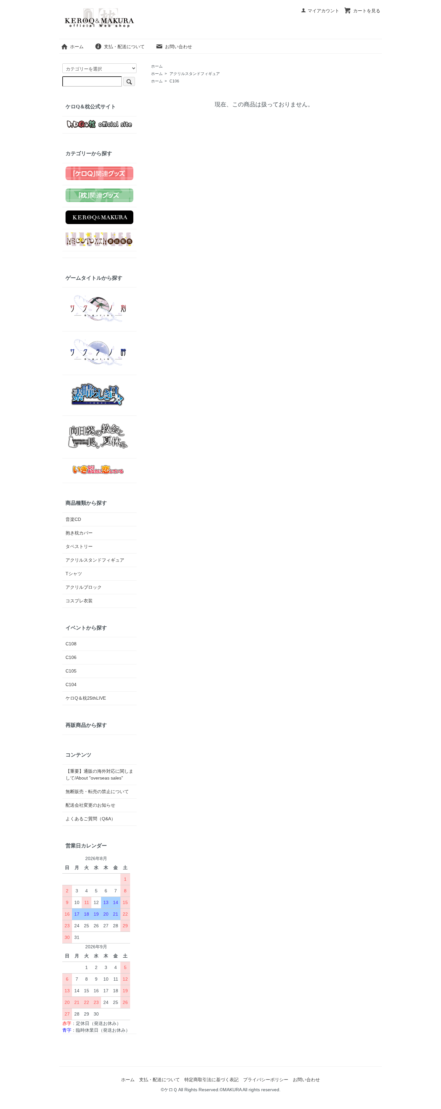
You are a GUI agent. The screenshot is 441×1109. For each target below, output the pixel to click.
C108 (71, 643)
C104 (71, 684)
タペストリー (79, 546)
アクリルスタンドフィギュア (194, 73)
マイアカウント (323, 10)
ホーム (77, 46)
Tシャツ (74, 573)
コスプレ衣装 (79, 600)
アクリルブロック (84, 587)
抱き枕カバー (79, 532)
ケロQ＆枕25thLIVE (86, 698)
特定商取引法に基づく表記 (211, 1079)
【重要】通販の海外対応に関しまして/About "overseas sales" (99, 775)
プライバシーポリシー (265, 1079)
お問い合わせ (178, 46)
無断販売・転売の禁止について (97, 791)
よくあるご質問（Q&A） (91, 818)
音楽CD (73, 519)
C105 (71, 670)
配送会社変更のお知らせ (90, 805)
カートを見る (366, 10)
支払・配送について (124, 46)
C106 (174, 81)
